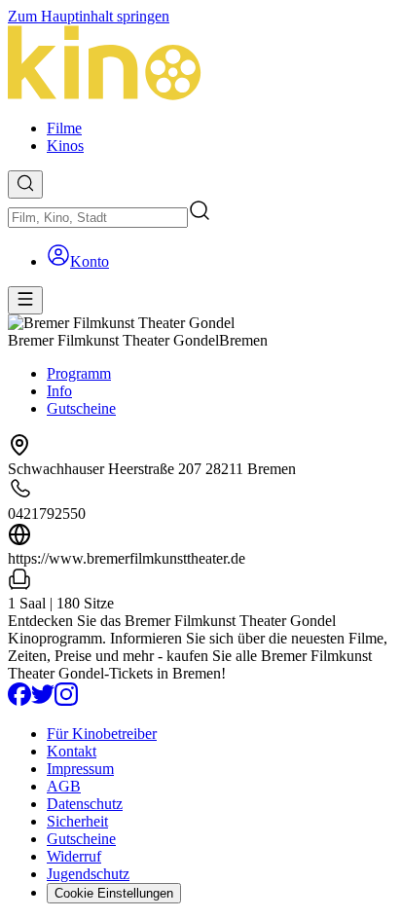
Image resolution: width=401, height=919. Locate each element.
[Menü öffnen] (25, 300)
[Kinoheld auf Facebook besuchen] (19, 700)
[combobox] (98, 217)
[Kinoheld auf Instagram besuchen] (66, 700)
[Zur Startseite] (200, 64)
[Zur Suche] (25, 184)
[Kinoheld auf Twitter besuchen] (43, 700)
